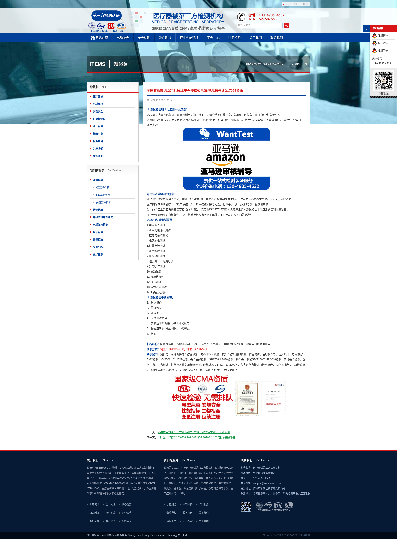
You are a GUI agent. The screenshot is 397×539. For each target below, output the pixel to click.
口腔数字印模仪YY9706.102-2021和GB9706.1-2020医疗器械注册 (196, 437)
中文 (305, 4)
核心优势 (127, 504)
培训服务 (98, 232)
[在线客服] (366, 28)
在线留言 (127, 521)
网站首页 (102, 38)
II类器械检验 (103, 195)
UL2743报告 (276, 64)
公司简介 (94, 504)
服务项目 (98, 141)
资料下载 (171, 521)
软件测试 (165, 38)
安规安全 (98, 111)
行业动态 (111, 512)
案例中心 (213, 38)
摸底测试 (382, 43)
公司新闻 (94, 512)
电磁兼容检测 (100, 224)
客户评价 (111, 521)
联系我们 (276, 38)
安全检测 (144, 38)
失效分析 (98, 247)
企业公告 (127, 512)
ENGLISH (291, 4)
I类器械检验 (102, 187)
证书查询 (188, 521)
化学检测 (98, 254)
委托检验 (263, 64)
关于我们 (255, 38)
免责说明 (268, 535)
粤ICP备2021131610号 (297, 535)
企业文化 (111, 504)
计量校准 (98, 239)
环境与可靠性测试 (103, 217)
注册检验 (234, 38)
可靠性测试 (99, 119)
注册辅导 (382, 50)
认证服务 (98, 126)
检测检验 (98, 210)
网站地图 (278, 535)
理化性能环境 (189, 38)
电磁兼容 (123, 38)
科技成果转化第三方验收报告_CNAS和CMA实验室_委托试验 (194, 432)
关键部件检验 (103, 202)
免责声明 (204, 521)
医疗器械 (98, 96)
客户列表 (94, 521)
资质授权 (171, 512)
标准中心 (98, 133)
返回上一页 (301, 64)
